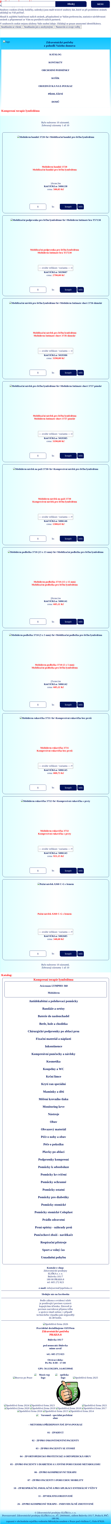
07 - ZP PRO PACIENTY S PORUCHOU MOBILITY (55, 1480)
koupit (68, 206)
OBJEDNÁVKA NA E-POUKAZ (55, 86)
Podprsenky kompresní (53, 1159)
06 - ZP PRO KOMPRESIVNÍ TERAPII (55, 1472)
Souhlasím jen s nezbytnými (38, 27)
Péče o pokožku (53, 1144)
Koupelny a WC (53, 1069)
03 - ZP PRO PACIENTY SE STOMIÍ (55, 1448)
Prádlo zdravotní (53, 1219)
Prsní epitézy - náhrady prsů (53, 1227)
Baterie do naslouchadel (53, 1016)
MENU (100, 4)
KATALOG (55, 54)
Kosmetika (53, 1061)
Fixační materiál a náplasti (53, 1038)
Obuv (53, 1121)
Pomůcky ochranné (53, 1182)
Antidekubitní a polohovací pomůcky (53, 1001)
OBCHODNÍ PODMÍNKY (55, 70)
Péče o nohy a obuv (53, 1136)
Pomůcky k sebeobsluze (53, 1167)
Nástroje (53, 1114)
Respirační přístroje (53, 1242)
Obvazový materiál (53, 1129)
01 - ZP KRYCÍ (55, 1432)
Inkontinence (53, 1046)
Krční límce (53, 1076)
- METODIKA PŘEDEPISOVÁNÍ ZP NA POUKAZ (55, 1424)
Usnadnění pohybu (53, 1257)
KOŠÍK (55, 78)
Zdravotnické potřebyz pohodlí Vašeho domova (59, 44)
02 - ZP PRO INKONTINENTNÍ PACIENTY (55, 1440)
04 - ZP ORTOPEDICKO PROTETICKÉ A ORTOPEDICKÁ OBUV (55, 1456)
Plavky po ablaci (53, 1151)
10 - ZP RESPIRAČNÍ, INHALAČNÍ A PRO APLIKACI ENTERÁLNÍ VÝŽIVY (55, 1488)
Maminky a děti (53, 1091)
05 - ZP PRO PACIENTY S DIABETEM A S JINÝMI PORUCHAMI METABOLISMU (55, 1464)
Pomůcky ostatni (53, 1189)
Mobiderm (54, 992)
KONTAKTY (55, 62)
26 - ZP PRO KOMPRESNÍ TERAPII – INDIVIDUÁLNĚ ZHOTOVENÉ (55, 1504)
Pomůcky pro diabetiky (53, 1197)
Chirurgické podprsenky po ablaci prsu (53, 1031)
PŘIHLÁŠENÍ (55, 94)
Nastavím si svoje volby (68, 27)
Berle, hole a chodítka (53, 1023)
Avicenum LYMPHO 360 (54, 985)
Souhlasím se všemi (11, 27)
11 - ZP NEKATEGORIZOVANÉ (55, 1496)
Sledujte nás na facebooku (55, 1294)
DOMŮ (55, 101)
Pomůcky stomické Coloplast (54, 1212)
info (80, 206)
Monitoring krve (53, 1106)
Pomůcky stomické (53, 1204)
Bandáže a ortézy (53, 1008)
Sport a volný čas (53, 1249)
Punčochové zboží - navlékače (53, 1234)
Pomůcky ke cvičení (53, 1174)
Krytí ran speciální (53, 1084)
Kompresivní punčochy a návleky (53, 1054)
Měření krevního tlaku (53, 1099)
